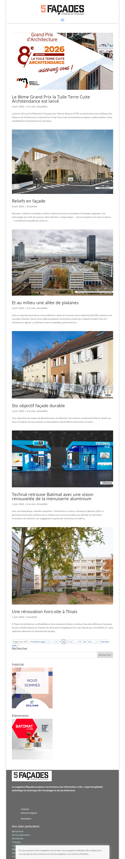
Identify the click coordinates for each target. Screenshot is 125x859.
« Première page (37, 641)
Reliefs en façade (28, 201)
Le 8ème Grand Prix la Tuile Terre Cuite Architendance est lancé (51, 99)
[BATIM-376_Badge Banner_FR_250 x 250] (32, 758)
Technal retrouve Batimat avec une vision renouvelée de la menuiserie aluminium (52, 496)
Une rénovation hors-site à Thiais (44, 611)
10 (79, 641)
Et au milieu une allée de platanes (45, 303)
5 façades (16, 842)
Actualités (42, 106)
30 (89, 641)
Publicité (25, 809)
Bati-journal (17, 831)
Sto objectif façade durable (38, 405)
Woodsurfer (17, 838)
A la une (31, 106)
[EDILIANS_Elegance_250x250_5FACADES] (32, 707)
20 (84, 641)
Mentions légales (29, 812)
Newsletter (26, 818)
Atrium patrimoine (21, 834)
